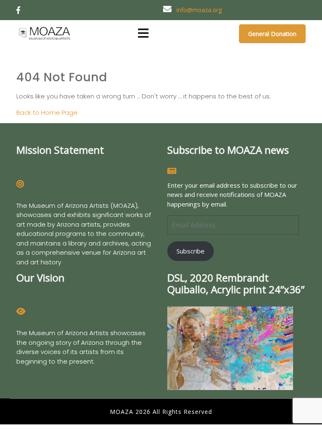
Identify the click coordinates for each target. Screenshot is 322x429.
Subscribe (191, 251)
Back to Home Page (47, 112)
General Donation (272, 34)
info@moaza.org (199, 10)
